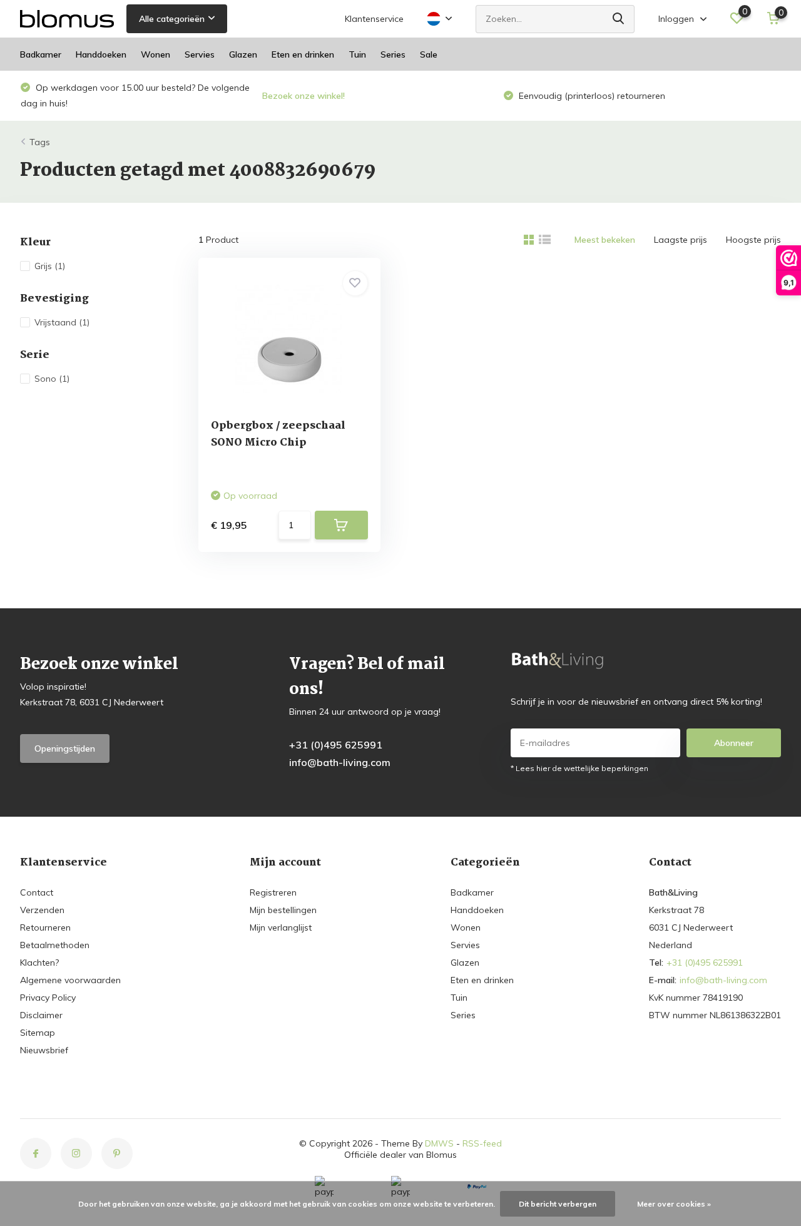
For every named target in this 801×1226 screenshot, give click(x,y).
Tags (39, 142)
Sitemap (37, 1032)
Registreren (273, 892)
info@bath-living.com (339, 762)
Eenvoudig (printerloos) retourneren (349, 95)
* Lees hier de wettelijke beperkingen (579, 768)
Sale (428, 54)
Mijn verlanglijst (281, 927)
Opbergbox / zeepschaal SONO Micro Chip (278, 434)
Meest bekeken (604, 239)
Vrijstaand (61, 322)
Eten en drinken (303, 54)
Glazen (243, 54)
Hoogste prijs (753, 239)
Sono (51, 378)
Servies (200, 54)
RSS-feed (482, 1143)
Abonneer (733, 742)
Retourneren (45, 927)
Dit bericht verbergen (557, 1203)
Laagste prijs (680, 239)
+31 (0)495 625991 (335, 744)
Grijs (49, 266)
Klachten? (39, 962)
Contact (36, 892)
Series (393, 54)
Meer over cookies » (674, 1203)
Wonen (155, 54)
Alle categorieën (172, 18)
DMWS (439, 1143)
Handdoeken (101, 54)
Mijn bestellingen (283, 910)
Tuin (357, 54)
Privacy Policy (48, 997)
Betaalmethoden (54, 945)
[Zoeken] (619, 19)
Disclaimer (41, 1015)
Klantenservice (374, 18)
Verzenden (42, 910)
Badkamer (40, 54)
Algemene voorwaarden (70, 980)
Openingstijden (64, 748)
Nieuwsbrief (44, 1050)
